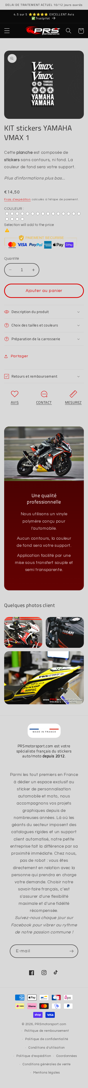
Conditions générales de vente (46, 1064)
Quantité (11, 258)
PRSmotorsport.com (50, 1024)
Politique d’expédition (33, 1056)
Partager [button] (19, 356)
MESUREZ (73, 402)
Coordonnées (66, 1056)
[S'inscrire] (71, 951)
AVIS (15, 402)
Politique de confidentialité (46, 1039)
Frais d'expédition (17, 199)
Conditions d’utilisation (46, 1047)
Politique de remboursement (46, 1030)
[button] (7, 31)
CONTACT (44, 402)
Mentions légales (46, 1072)
